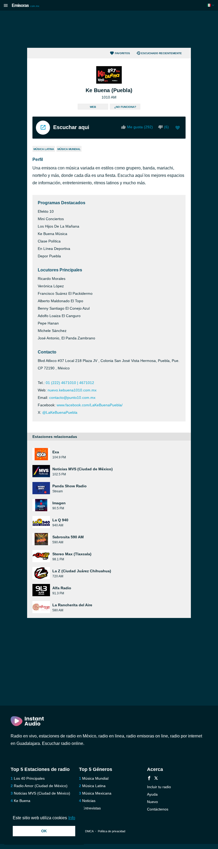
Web (93, 106)
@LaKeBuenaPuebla (59, 412)
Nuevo (152, 802)
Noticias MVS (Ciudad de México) (42, 793)
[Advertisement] (109, 29)
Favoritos (122, 53)
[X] (156, 779)
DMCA (89, 831)
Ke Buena (22, 801)
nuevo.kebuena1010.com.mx (72, 390)
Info (71, 818)
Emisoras (25, 5)
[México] (211, 5)
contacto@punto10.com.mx (72, 397)
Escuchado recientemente (161, 53)
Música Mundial (69, 149)
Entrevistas (91, 808)
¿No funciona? (125, 106)
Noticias (88, 801)
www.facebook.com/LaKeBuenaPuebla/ (90, 405)
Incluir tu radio (159, 787)
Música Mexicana (96, 793)
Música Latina (43, 149)
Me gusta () (140, 127)
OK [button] (44, 831)
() (166, 127)
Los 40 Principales (29, 778)
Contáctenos (157, 809)
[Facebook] (149, 779)
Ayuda (152, 794)
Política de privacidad (111, 831)
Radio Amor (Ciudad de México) (41, 786)
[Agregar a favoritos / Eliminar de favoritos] (177, 128)
